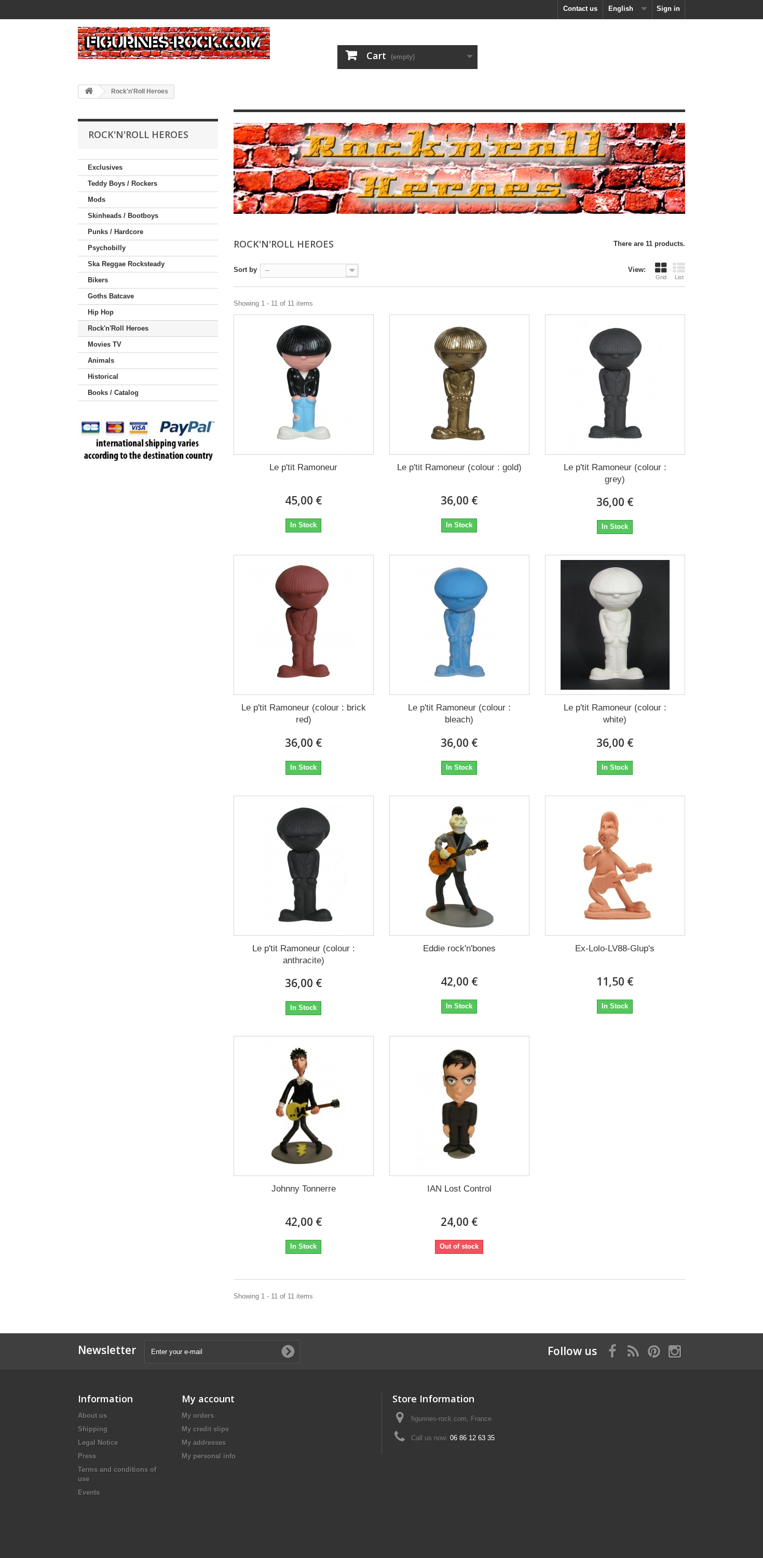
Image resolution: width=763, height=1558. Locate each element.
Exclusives (105, 167)
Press (87, 1456)
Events (89, 1492)
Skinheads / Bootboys (123, 216)
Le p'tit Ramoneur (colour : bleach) (459, 714)
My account (208, 1398)
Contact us (580, 8)
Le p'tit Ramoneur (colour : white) (615, 714)
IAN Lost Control (459, 1189)
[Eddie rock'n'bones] (459, 866)
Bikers (98, 280)
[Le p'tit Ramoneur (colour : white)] (615, 625)
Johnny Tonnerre (303, 1189)
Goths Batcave (111, 296)
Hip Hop (101, 312)
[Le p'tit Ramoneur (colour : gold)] (459, 384)
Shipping (92, 1429)
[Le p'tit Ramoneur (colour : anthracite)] (304, 866)
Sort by (245, 270)
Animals (101, 360)
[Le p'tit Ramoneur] (304, 384)
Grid (661, 277)
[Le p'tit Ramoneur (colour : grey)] (615, 384)
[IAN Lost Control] (459, 1106)
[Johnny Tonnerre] (304, 1106)
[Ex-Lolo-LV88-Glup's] (615, 866)
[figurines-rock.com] (174, 43)
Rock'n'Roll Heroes (118, 328)
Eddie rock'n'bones (459, 948)
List (679, 277)
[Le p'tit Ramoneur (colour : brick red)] (304, 625)
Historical (103, 376)
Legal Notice (98, 1442)
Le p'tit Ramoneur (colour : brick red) (303, 714)
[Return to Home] (89, 91)
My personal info (209, 1456)
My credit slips (205, 1429)
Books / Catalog (113, 393)
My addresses (204, 1442)
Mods (96, 199)
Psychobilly (107, 248)
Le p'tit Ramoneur (303, 467)
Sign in (668, 8)
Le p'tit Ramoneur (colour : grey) (615, 473)
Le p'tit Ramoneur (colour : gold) (459, 467)
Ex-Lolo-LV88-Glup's (615, 948)
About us (92, 1415)
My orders (198, 1415)
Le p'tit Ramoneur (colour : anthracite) (303, 954)
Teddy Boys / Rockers (122, 183)
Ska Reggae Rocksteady (126, 264)
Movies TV (104, 344)
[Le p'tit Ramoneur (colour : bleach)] (459, 625)
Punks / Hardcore (115, 232)
